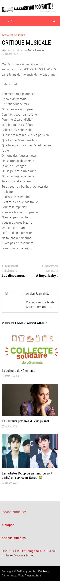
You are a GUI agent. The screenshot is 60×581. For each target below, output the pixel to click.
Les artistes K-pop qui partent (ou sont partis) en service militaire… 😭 (27, 475)
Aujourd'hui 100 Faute (36, 571)
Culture (20, 35)
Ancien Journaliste (37, 50)
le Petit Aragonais (29, 551)
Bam (38, 575)
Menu (11, 21)
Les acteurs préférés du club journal (25, 421)
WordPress (25, 575)
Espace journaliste (14, 512)
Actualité (7, 35)
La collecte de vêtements (18, 371)
